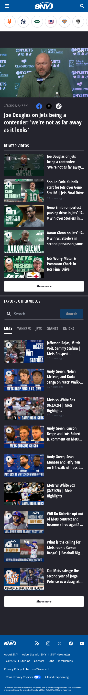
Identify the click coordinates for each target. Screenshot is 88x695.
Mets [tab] (8, 328)
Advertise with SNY (34, 654)
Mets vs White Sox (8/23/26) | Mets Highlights (61, 405)
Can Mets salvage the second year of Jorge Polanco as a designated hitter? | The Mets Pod (65, 578)
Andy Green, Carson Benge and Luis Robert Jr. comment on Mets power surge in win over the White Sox (65, 439)
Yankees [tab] (24, 328)
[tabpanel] (44, 473)
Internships (65, 661)
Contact (39, 661)
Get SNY (11, 661)
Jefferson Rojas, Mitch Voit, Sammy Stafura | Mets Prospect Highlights (64, 351)
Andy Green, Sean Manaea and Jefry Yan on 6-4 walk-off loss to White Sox (64, 465)
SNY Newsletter (60, 654)
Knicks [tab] (68, 328)
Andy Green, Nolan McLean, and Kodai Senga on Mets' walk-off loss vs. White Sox (63, 379)
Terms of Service (36, 669)
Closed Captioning (57, 677)
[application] (44, 72)
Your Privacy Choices (19, 677)
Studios (25, 661)
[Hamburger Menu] (7, 6)
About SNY (11, 654)
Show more (44, 286)
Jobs (51, 661)
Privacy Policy (13, 669)
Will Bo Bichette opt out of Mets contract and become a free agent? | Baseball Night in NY (65, 522)
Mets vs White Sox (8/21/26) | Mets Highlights (61, 490)
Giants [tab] (52, 328)
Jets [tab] (39, 328)
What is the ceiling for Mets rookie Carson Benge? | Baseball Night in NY (65, 550)
